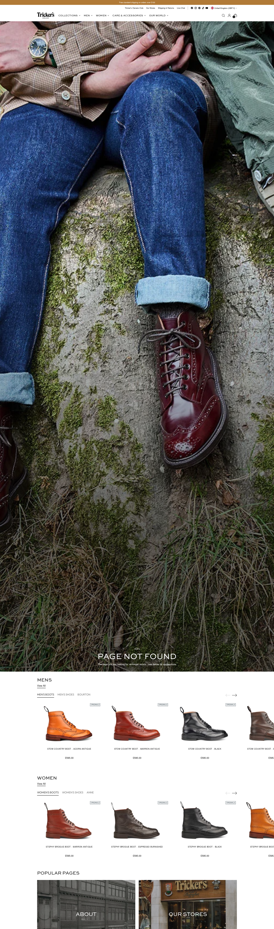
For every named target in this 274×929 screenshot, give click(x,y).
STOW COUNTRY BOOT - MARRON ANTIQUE (137, 748)
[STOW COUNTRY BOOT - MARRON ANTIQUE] (137, 723)
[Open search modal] (223, 15)
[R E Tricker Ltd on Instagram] (195, 8)
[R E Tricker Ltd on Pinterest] (199, 8)
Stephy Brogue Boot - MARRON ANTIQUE (69, 846)
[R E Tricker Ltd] (45, 15)
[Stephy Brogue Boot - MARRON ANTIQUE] (69, 821)
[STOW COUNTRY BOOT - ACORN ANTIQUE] (69, 723)
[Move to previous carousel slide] (227, 695)
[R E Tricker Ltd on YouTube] (207, 8)
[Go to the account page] (229, 15)
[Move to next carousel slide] (234, 695)
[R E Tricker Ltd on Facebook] (192, 8)
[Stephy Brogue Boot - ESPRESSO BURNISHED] (137, 821)
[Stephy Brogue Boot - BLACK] (205, 821)
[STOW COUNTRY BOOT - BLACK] (205, 723)
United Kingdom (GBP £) (224, 8)
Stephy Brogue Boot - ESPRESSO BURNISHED (137, 846)
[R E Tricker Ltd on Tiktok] (203, 8)
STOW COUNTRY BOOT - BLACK (204, 748)
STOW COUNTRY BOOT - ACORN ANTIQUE (69, 748)
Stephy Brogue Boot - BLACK (205, 846)
